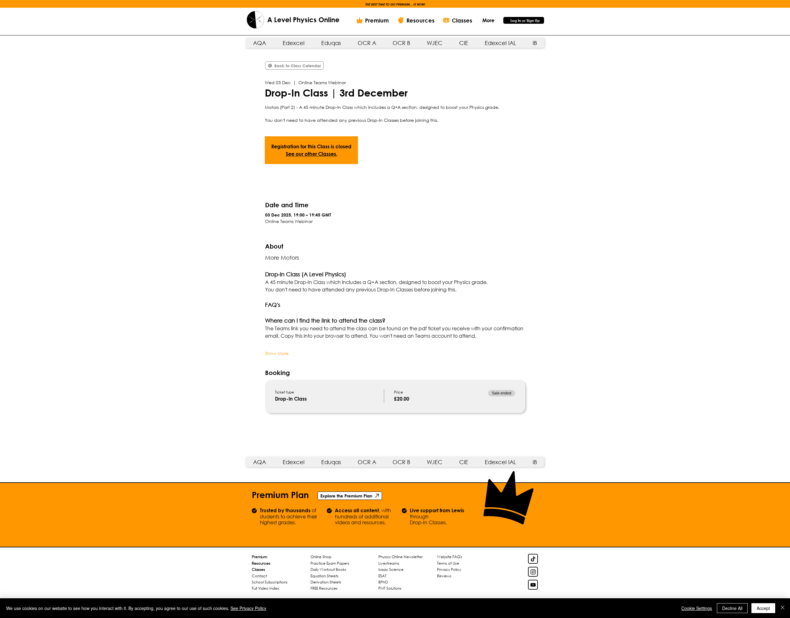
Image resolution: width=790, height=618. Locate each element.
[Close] (782, 608)
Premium (259, 556)
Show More (277, 353)
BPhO (383, 582)
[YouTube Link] (533, 585)
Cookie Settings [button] (696, 608)
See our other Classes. (311, 154)
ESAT (382, 576)
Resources (261, 563)
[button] (488, 20)
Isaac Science (391, 569)
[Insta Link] (533, 572)
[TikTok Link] (533, 559)
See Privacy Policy (248, 608)
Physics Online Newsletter (400, 556)
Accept (763, 608)
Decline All (732, 608)
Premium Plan (280, 494)
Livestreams (388, 563)
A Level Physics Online (303, 20)
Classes (258, 569)
